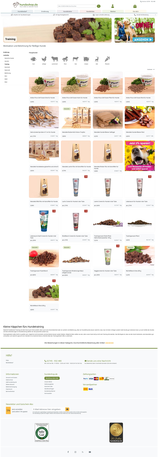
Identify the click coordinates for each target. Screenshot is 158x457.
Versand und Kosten (11, 377)
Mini (6, 76)
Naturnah (7, 70)
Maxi (6, 82)
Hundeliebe (90, 11)
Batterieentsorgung (11, 387)
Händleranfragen (49, 389)
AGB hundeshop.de (11, 382)
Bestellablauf (9, 362)
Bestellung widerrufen (52, 378)
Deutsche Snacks (9, 58)
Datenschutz (9, 380)
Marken (113, 11)
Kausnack (7, 67)
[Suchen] (98, 6)
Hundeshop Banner (49, 391)
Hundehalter (67, 11)
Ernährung (45, 11)
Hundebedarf (22, 11)
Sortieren (149, 69)
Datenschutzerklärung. (76, 413)
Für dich (135, 11)
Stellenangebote (48, 384)
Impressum (9, 389)
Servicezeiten (48, 393)
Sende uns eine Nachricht (99, 361)
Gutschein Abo (48, 386)
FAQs (7, 360)
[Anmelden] (112, 6)
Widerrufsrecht (10, 384)
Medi (6, 79)
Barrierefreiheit (10, 391)
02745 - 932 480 (54, 361)
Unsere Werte (48, 382)
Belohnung (8, 73)
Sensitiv (7, 61)
